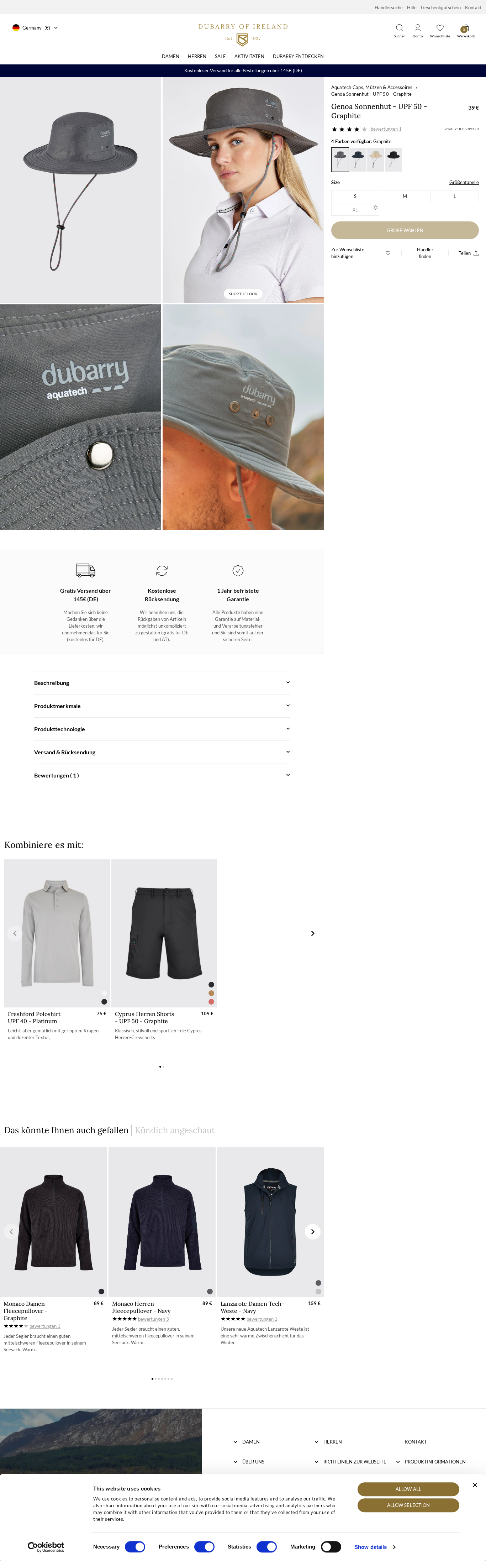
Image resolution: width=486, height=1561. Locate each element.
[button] (160, 1067)
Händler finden (425, 253)
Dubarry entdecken (298, 56)
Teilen (465, 253)
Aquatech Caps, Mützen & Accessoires (372, 87)
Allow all (408, 1489)
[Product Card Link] (57, 933)
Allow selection (408, 1505)
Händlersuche (389, 7)
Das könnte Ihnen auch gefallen (66, 1130)
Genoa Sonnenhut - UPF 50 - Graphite (371, 94)
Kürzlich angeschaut (175, 1130)
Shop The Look (243, 294)
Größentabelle (464, 182)
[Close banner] (474, 1484)
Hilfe (412, 7)
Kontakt (473, 7)
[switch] (204, 1546)
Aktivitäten (249, 56)
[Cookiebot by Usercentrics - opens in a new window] (46, 1547)
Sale (220, 56)
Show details (370, 1547)
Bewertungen (386, 129)
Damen (170, 56)
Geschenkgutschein (441, 7)
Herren (197, 56)
